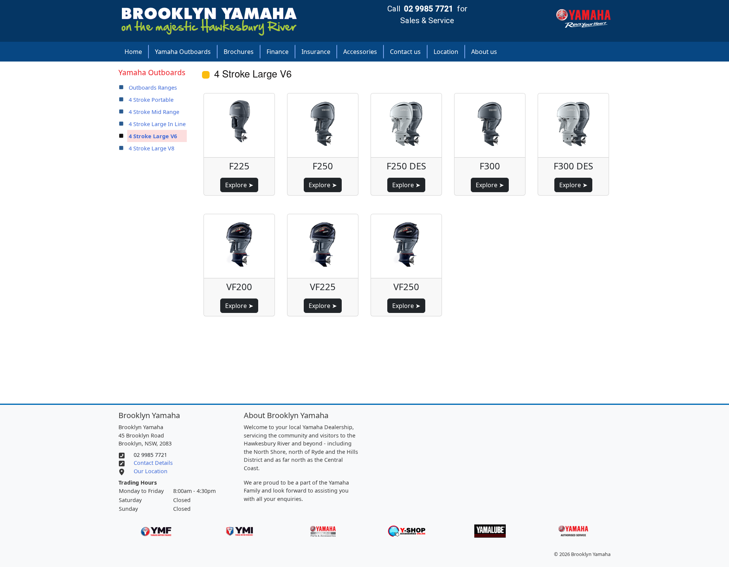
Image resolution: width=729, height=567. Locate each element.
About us (484, 51)
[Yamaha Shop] (406, 530)
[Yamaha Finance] (155, 530)
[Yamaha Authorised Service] (573, 530)
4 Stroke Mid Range (154, 111)
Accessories (360, 51)
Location (446, 51)
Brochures (239, 51)
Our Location (150, 471)
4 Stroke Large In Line (157, 124)
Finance (278, 51)
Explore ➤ (239, 185)
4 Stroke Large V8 (151, 148)
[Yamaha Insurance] (239, 530)
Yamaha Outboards (183, 51)
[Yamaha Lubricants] (490, 530)
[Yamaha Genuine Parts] (322, 530)
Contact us (405, 51)
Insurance (315, 51)
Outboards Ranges (153, 87)
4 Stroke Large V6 (153, 136)
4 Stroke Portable (151, 99)
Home (133, 51)
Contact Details (153, 462)
